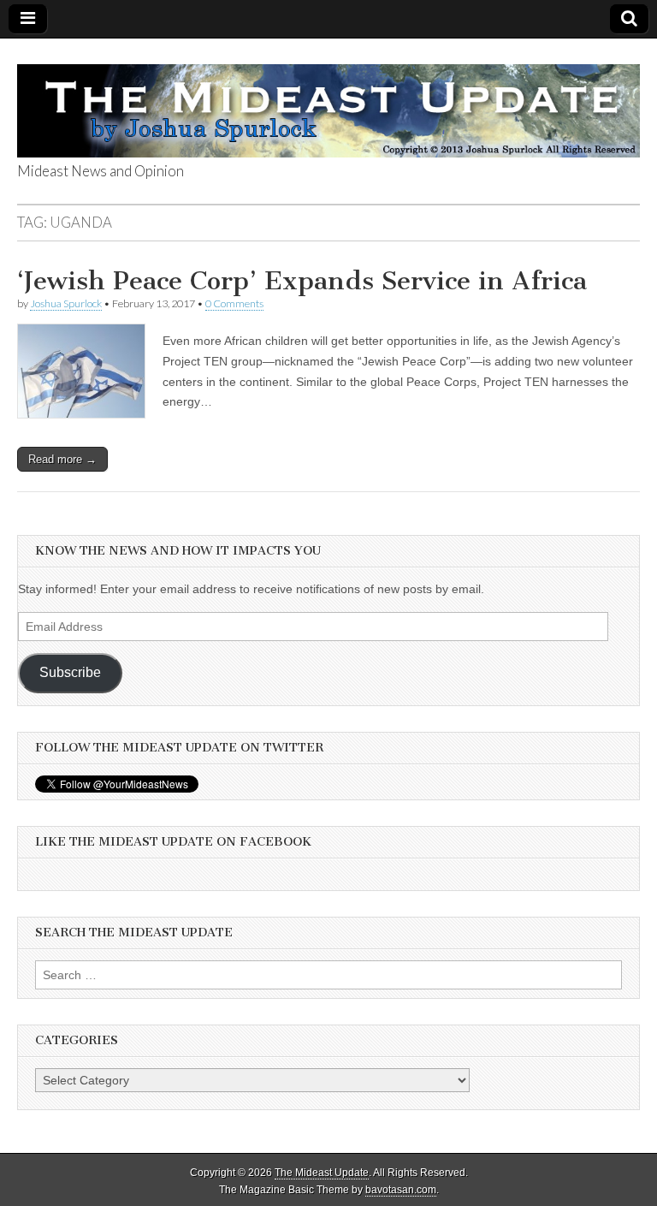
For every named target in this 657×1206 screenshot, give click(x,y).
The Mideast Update (322, 1173)
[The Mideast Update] (328, 101)
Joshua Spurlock (66, 303)
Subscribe (70, 672)
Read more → (62, 459)
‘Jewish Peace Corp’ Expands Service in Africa (302, 280)
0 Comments (234, 303)
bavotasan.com (400, 1190)
